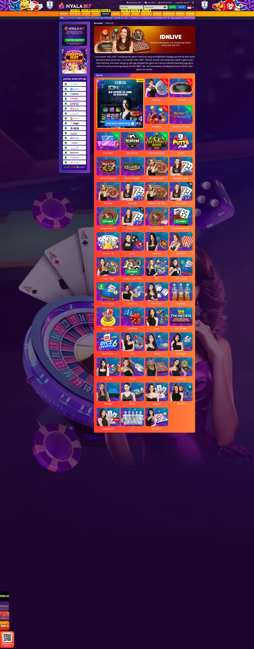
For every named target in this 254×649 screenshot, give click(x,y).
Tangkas (157, 14)
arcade (115, 14)
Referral (180, 14)
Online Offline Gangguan (75, 167)
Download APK (135, 2)
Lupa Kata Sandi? (182, 2)
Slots (96, 14)
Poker (125, 14)
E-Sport (86, 14)
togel (135, 14)
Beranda (64, 14)
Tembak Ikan (168, 14)
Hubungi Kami (166, 2)
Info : (62, 18)
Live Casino (146, 14)
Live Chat (151, 2)
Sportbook (75, 14)
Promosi (190, 14)
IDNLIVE (106, 14)
